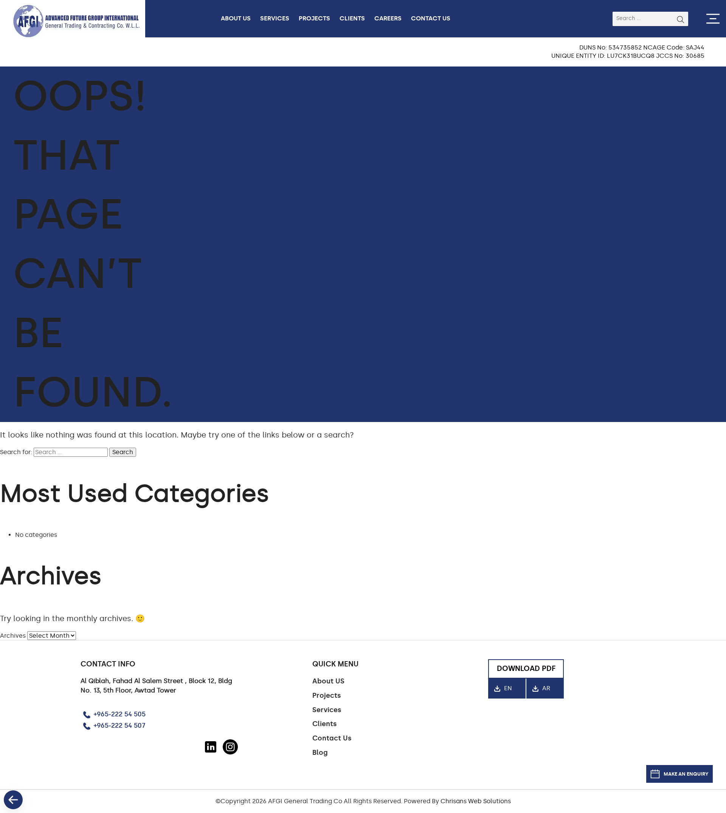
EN (507, 688)
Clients (352, 18)
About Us (236, 18)
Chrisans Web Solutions (476, 801)
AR (545, 688)
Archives (13, 635)
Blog (320, 752)
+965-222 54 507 (119, 726)
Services (274, 18)
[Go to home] (84, 18)
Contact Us (430, 18)
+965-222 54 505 (120, 715)
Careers (388, 18)
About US (328, 681)
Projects (314, 18)
